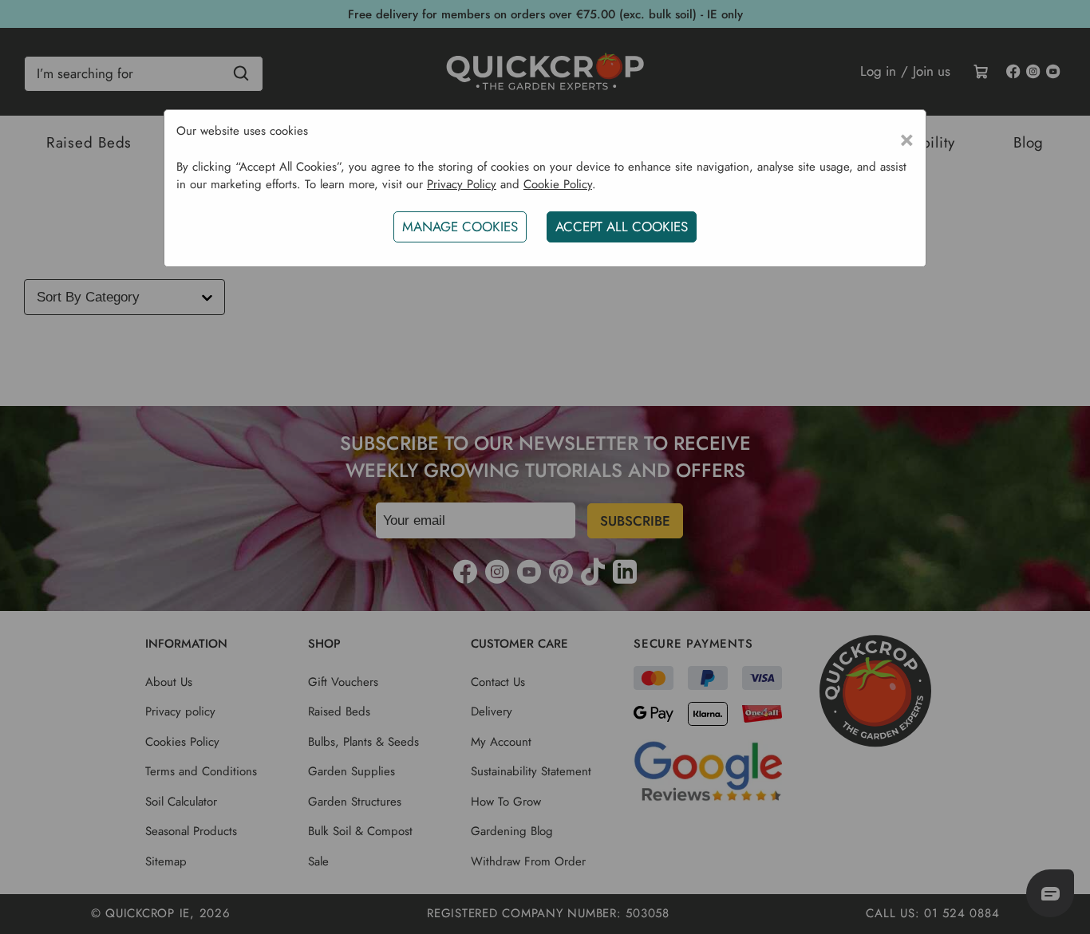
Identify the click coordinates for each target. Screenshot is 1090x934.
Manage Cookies (460, 226)
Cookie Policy (557, 184)
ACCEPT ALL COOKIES (621, 226)
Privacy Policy (461, 184)
